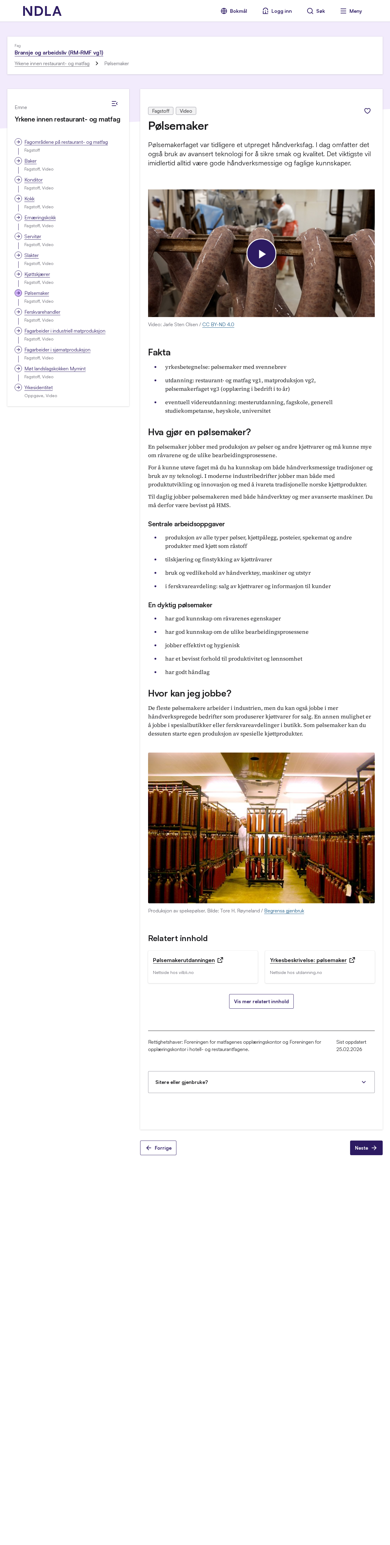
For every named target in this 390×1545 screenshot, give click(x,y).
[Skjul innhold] (114, 103)
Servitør (32, 236)
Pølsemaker (36, 293)
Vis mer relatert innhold (261, 1001)
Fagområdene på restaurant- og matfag (66, 142)
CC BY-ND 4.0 (218, 324)
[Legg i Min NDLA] (367, 111)
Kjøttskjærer (37, 274)
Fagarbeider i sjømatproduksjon (57, 350)
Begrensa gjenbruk (284, 911)
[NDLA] (42, 11)
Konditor (33, 180)
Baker (30, 161)
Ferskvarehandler (42, 312)
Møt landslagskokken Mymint (55, 368)
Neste (361, 1148)
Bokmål (238, 11)
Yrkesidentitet (38, 387)
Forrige (163, 1148)
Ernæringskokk (40, 217)
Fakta (159, 352)
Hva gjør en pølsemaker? (199, 431)
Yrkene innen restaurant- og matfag (52, 63)
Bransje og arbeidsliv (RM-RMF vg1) (59, 52)
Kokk (29, 199)
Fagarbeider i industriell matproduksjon (64, 331)
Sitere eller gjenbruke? (181, 1082)
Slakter (31, 255)
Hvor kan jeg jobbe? (189, 693)
